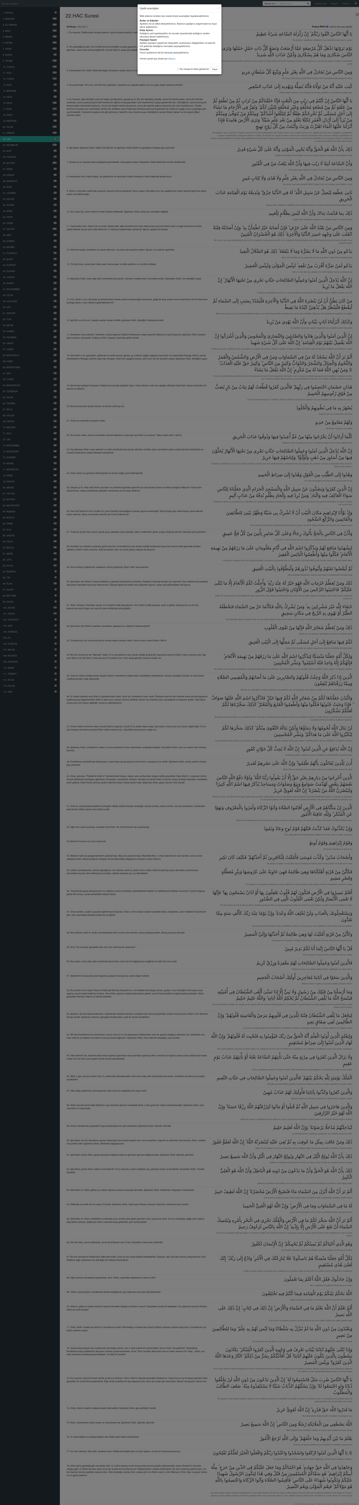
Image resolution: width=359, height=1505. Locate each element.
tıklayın (171, 58)
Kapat (215, 69)
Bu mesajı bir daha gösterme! (194, 69)
